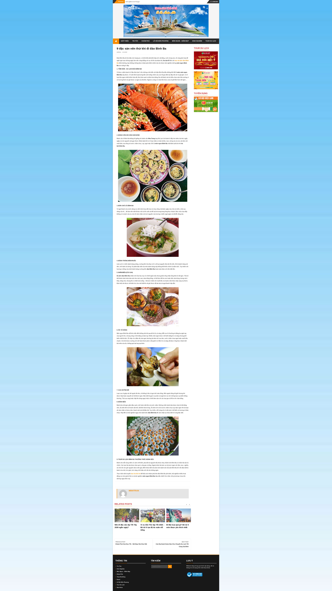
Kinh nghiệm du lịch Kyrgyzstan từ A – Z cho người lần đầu (141, 1)
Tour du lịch (211, 41)
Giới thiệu (125, 41)
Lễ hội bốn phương (161, 41)
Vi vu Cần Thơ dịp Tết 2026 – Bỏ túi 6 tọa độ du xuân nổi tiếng (152, 527)
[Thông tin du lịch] (116, 41)
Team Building (121, 577)
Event (118, 579)
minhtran (119, 52)
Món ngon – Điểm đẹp (180, 41)
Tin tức (135, 41)
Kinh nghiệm (197, 41)
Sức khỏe (120, 587)
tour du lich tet (136, 473)
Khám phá (146, 41)
